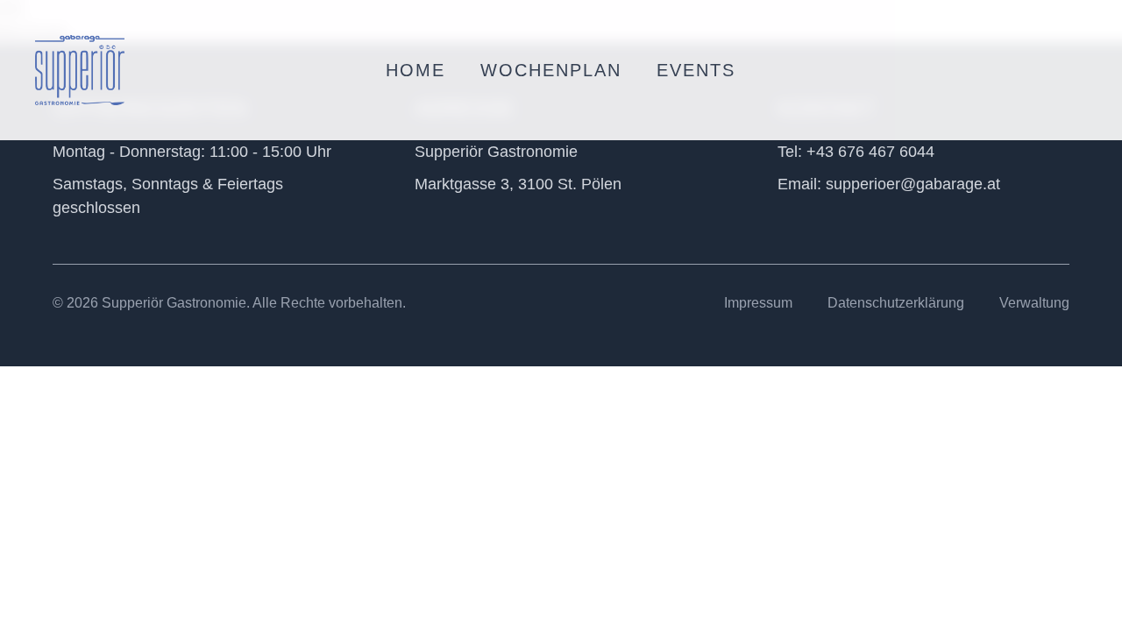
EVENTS (696, 70)
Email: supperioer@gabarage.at (889, 184)
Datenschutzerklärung (895, 302)
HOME (415, 70)
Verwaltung (1034, 302)
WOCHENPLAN (550, 70)
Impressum (758, 302)
